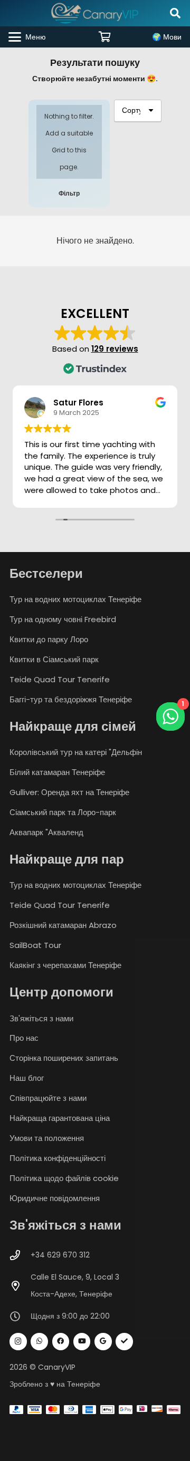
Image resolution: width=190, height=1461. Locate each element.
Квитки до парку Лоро (49, 639)
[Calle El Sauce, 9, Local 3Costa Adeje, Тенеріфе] (20, 1286)
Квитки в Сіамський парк (54, 659)
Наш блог (27, 1077)
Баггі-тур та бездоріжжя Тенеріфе (71, 699)
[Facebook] (61, 1341)
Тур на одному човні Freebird (63, 619)
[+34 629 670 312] (20, 1255)
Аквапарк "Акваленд (46, 832)
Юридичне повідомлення (55, 1198)
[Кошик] (105, 37)
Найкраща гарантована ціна (60, 1118)
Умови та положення (47, 1138)
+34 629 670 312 (60, 1255)
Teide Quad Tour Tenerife (60, 679)
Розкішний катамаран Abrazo (63, 925)
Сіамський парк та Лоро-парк (63, 812)
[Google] (103, 1341)
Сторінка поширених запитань (64, 1057)
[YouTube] (82, 1341)
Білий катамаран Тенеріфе (57, 772)
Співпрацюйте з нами (48, 1098)
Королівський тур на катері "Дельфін (76, 752)
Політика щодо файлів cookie (64, 1178)
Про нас (24, 1037)
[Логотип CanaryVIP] (95, 13)
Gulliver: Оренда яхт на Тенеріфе (69, 792)
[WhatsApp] (39, 1341)
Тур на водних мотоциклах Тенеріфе (75, 599)
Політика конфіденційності (58, 1158)
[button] (175, 13)
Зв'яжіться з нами (41, 1018)
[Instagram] (18, 1341)
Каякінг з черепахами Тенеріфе (65, 965)
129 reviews (114, 348)
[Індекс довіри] (124, 1341)
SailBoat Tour (35, 945)
